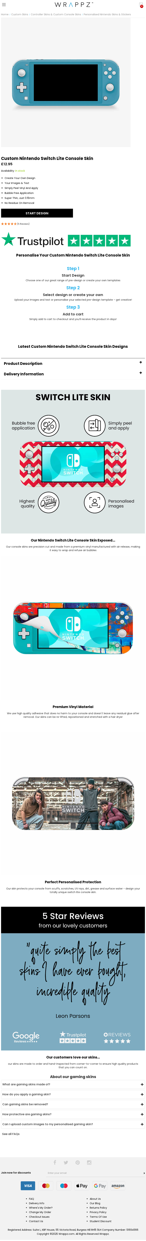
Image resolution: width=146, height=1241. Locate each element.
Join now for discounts (16, 1172)
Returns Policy (98, 1208)
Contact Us (36, 1221)
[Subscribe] (144, 1173)
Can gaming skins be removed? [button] (25, 1104)
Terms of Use (98, 1217)
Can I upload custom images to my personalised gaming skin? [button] (47, 1124)
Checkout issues (39, 1217)
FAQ (31, 1199)
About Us (95, 1199)
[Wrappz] (73, 4)
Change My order (40, 1212)
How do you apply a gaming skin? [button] (26, 1094)
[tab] (73, 363)
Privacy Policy (98, 1212)
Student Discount (100, 1221)
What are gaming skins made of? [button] (26, 1084)
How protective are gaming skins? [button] (26, 1114)
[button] (73, 363)
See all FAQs (11, 1134)
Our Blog (95, 1203)
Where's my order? (41, 1208)
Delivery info (36, 1203)
